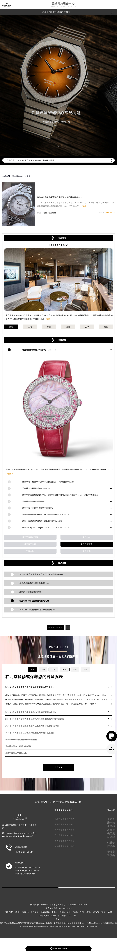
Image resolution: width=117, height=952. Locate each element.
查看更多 (58, 767)
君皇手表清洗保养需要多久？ (35, 501)
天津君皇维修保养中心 (64, 830)
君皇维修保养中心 (58, 905)
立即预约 (58, 482)
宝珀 (69, 912)
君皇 (45, 213)
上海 (30, 327)
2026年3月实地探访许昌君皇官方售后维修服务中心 (59, 197)
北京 (11, 327)
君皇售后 (87, 551)
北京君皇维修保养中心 (64, 819)
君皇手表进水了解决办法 (16, 753)
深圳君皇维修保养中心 (64, 841)
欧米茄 (96, 912)
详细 (84, 206)
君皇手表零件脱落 (30, 537)
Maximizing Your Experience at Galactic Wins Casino (45, 527)
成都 (106, 327)
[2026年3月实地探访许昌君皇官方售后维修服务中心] (18, 225)
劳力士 (25, 912)
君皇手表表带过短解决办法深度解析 (21, 739)
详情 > (49, 319)
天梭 (110, 912)
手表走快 (30, 551)
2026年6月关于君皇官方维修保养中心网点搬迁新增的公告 (30, 712)
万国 (82, 912)
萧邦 (88, 912)
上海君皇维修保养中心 (64, 824)
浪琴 (103, 912)
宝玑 (75, 912)
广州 (49, 327)
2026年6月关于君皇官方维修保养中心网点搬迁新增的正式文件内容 (34, 719)
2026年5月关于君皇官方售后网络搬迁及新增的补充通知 (29, 733)
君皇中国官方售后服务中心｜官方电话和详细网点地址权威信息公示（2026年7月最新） (60, 495)
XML (58, 919)
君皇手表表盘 (87, 544)
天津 (87, 327)
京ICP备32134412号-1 (68, 916)
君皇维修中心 (18, 176)
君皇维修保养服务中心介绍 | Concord (39, 350)
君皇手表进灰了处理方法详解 (18, 746)
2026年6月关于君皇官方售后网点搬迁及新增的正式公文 (29, 687)
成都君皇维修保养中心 (64, 846)
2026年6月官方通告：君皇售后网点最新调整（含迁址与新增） (32, 726)
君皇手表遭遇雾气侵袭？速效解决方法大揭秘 (42, 521)
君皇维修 (52, 213)
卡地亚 (55, 912)
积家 (62, 912)
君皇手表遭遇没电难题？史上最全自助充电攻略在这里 (46, 514)
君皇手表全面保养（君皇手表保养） (38, 508)
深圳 (68, 327)
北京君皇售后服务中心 (58, 245)
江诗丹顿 (45, 912)
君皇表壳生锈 (30, 544)
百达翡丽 (35, 912)
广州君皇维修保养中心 (64, 835)
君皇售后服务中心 (63, 3)
